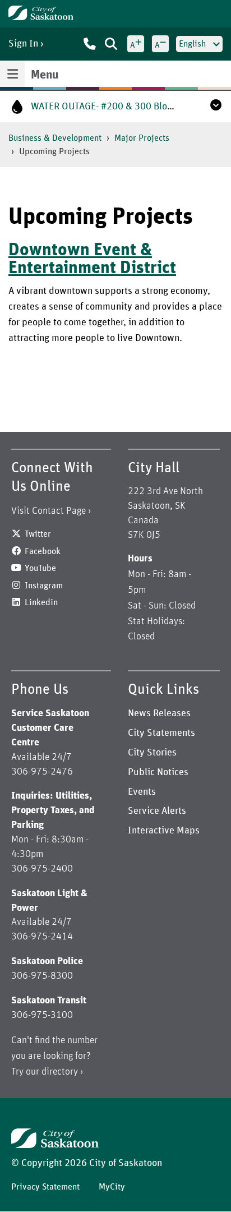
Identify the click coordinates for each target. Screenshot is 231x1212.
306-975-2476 (42, 772)
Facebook (43, 551)
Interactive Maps (164, 831)
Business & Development (54, 137)
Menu (44, 75)
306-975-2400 (42, 869)
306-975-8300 (42, 976)
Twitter (38, 533)
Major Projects (141, 137)
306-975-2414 (42, 937)
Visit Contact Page (48, 511)
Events (142, 792)
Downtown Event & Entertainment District (92, 259)
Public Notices (158, 772)
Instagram (44, 585)
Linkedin (41, 602)
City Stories (152, 753)
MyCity (112, 1186)
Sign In (23, 44)
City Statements (161, 733)
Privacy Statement (45, 1186)
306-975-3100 (42, 1015)
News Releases (159, 713)
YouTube (40, 568)
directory (59, 1072)
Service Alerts (157, 811)
